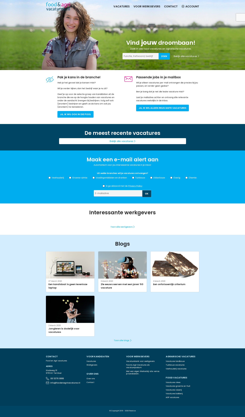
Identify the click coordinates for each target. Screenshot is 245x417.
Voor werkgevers (146, 6)
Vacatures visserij (174, 390)
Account (192, 6)
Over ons (91, 378)
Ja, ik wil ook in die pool (75, 114)
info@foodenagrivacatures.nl (65, 382)
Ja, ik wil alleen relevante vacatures (162, 108)
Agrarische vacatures (180, 356)
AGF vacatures (172, 397)
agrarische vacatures (178, 48)
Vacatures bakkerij (174, 393)
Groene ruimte (79, 177)
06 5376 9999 (57, 378)
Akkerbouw (159, 177)
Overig (176, 177)
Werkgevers (92, 365)
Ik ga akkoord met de (124, 185)
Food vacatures (176, 377)
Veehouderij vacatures (176, 368)
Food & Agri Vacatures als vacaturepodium (138, 366)
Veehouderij (58, 177)
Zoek (164, 56)
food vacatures (153, 48)
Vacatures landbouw (175, 361)
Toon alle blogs (121, 340)
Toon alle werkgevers (122, 226)
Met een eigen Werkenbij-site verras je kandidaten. (142, 372)
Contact (171, 6)
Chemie (193, 177)
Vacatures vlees (173, 382)
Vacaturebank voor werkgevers (140, 361)
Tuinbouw (140, 177)
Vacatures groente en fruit (178, 386)
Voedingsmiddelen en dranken (111, 177)
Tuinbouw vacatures (175, 365)
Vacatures (121, 6)
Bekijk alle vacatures (185, 56)
